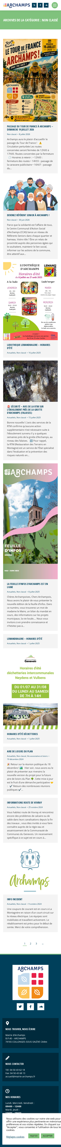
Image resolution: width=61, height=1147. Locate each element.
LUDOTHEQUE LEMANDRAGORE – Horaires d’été (28, 346)
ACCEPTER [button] (47, 1135)
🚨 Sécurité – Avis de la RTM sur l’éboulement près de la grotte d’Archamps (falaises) (25, 410)
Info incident (14, 899)
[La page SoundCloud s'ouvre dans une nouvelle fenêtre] (46, 5)
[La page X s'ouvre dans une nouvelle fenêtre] (34, 5)
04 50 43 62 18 (17, 1069)
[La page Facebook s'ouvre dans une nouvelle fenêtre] (40, 5)
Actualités (11, 352)
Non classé (12, 134)
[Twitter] (20, 1006)
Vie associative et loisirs (37, 756)
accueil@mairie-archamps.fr (20, 1076)
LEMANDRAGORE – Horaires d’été (24, 638)
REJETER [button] (34, 1135)
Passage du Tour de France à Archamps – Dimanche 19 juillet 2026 (30, 128)
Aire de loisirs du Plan (20, 751)
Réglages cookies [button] (15, 1136)
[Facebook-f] (30, 1006)
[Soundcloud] (40, 1006)
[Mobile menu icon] (55, 5)
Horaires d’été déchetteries (22, 734)
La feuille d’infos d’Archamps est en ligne (27, 585)
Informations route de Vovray (24, 802)
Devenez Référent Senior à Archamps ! (28, 215)
